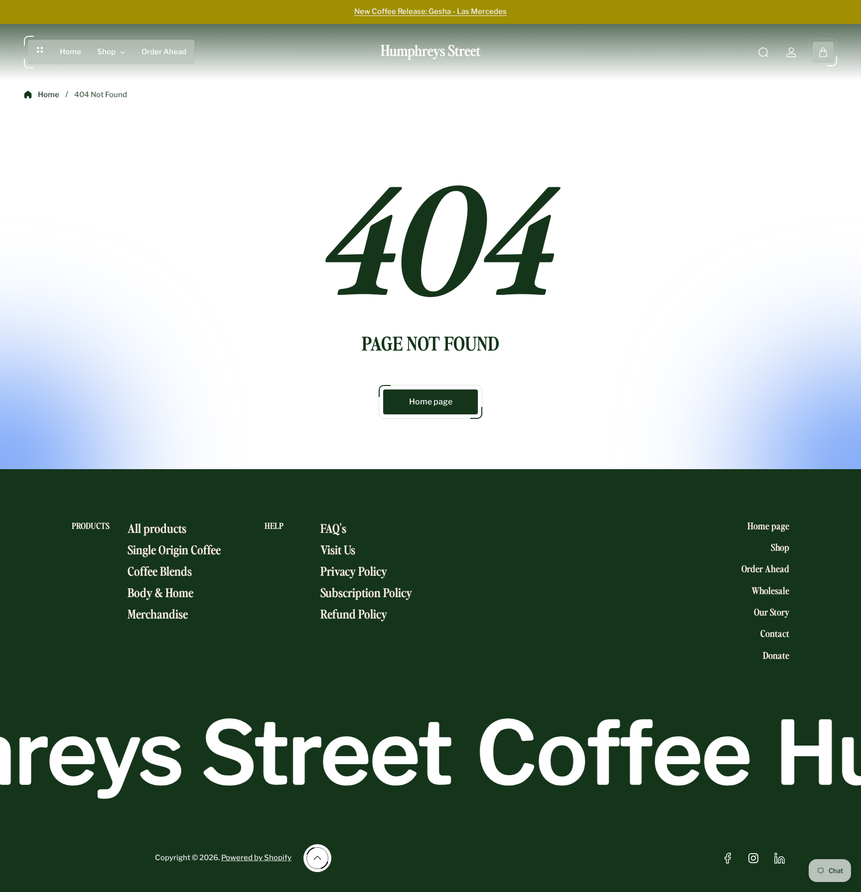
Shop (780, 546)
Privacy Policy (353, 570)
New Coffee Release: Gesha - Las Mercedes (430, 11)
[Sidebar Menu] (40, 50)
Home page (430, 401)
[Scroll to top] (317, 858)
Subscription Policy (366, 592)
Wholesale (770, 590)
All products (157, 527)
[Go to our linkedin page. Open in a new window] (779, 858)
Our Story (771, 611)
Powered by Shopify (256, 857)
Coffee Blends (160, 570)
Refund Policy (353, 613)
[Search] (763, 52)
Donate (776, 654)
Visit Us (337, 549)
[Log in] (791, 52)
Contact (774, 633)
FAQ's (333, 527)
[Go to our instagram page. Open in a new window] (753, 858)
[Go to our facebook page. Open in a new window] (727, 858)
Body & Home (160, 592)
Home (48, 94)
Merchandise (158, 613)
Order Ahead (765, 568)
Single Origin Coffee (174, 549)
